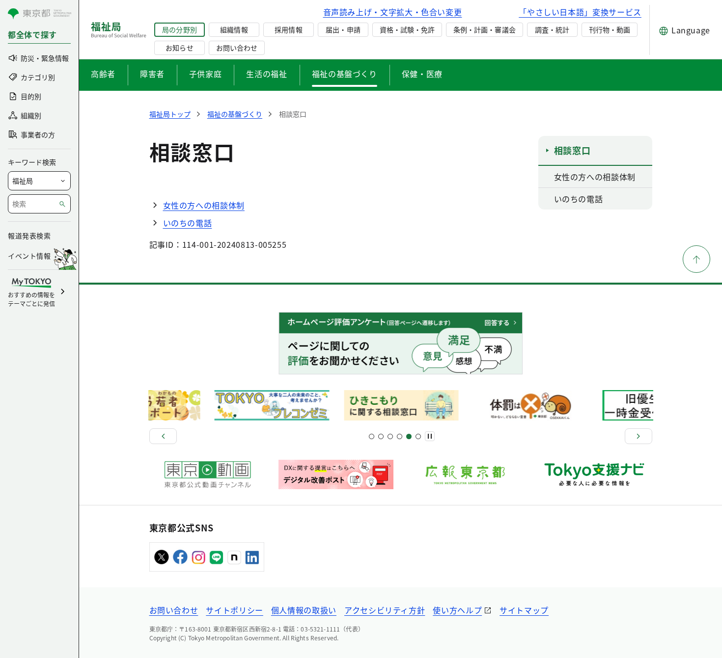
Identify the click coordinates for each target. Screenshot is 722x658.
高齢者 (103, 73)
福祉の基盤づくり (344, 73)
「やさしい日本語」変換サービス (580, 12)
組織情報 (234, 29)
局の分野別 (179, 29)
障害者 (152, 73)
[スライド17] (409, 436)
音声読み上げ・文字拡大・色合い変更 (392, 12)
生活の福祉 (266, 73)
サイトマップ (524, 610)
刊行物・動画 (609, 29)
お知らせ (179, 48)
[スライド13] (399, 436)
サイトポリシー (234, 610)
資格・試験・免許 (407, 29)
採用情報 (288, 29)
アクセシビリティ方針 (384, 610)
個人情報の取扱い (303, 610)
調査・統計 (552, 29)
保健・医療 (422, 73)
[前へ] (163, 436)
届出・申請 (343, 29)
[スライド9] (390, 436)
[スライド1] (371, 436)
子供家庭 (205, 73)
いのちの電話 (187, 223)
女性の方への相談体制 (204, 205)
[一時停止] (430, 436)
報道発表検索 (29, 235)
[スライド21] (418, 436)
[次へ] (638, 436)
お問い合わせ (236, 48)
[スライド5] (381, 436)
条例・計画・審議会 (484, 29)
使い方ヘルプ (457, 610)
